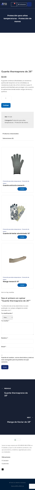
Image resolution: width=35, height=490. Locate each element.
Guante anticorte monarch (13, 185)
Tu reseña (5, 321)
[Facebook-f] (3, 469)
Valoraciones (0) (8, 138)
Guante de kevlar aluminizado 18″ (16, 233)
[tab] (10, 133)
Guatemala (5, 463)
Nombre (4, 338)
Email (3, 347)
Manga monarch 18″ (11, 281)
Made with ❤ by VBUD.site (17, 486)
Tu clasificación (7, 313)
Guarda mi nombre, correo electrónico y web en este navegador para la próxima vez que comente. (17, 360)
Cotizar (6, 105)
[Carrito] (14, 4)
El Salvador (5, 460)
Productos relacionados (11, 134)
